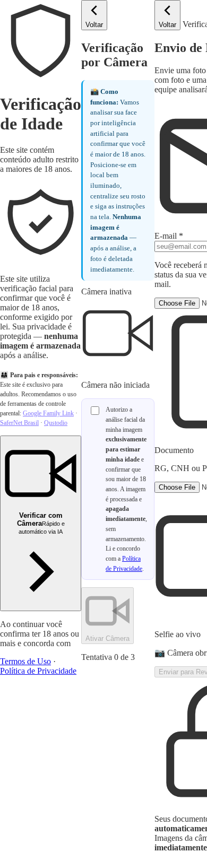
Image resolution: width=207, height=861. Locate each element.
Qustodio (55, 423)
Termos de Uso (25, 661)
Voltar (94, 25)
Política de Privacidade (38, 670)
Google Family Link (48, 413)
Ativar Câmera (107, 638)
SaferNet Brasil (19, 423)
